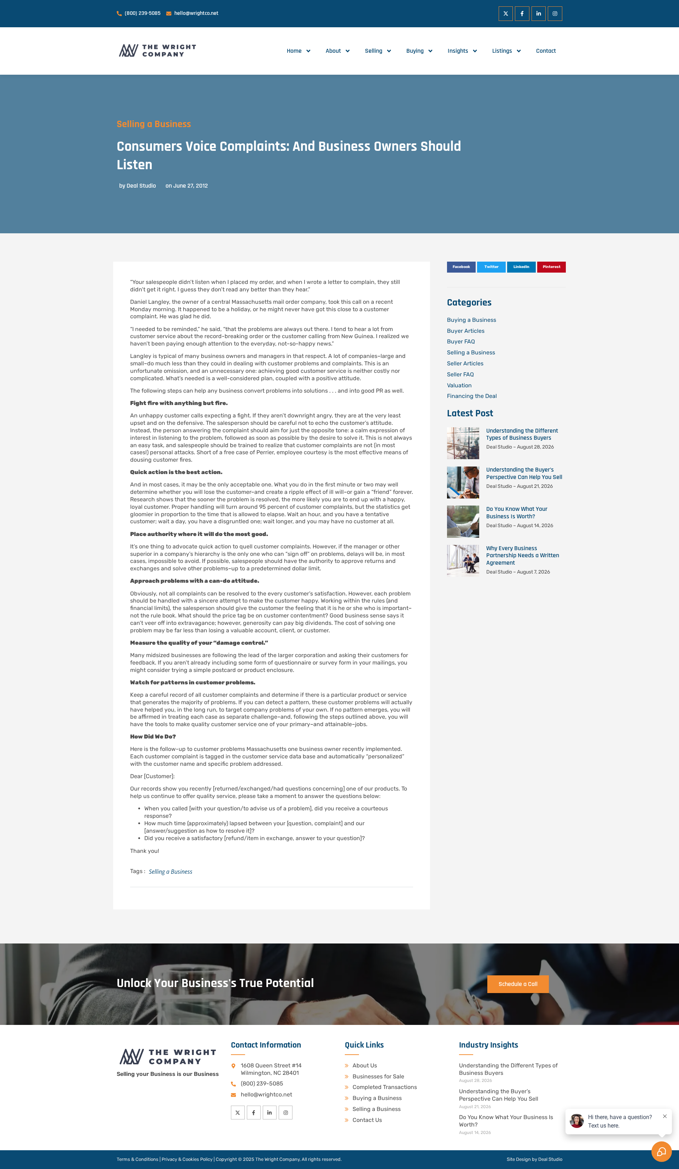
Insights (458, 51)
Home (294, 51)
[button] (461, 267)
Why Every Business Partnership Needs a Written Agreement (522, 555)
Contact (546, 51)
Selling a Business (154, 124)
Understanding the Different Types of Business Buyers (522, 434)
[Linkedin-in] (539, 13)
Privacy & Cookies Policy (187, 1159)
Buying (415, 51)
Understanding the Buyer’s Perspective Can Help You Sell (524, 473)
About (333, 51)
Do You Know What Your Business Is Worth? (516, 512)
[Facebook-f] (522, 13)
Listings (502, 51)
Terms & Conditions (137, 1159)
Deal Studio (550, 1159)
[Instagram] (555, 13)
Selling (373, 51)
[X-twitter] (506, 13)
